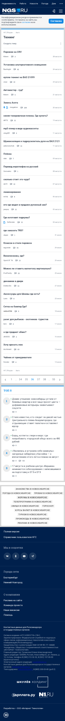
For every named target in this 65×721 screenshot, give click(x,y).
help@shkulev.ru (25, 669)
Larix (5, 299)
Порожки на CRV (12, 52)
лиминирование (12, 192)
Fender (6, 362)
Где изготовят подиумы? (16, 217)
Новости (34, 3)
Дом (54, 3)
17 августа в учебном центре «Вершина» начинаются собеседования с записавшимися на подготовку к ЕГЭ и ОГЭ (36, 469)
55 (53, 379)
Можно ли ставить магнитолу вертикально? (27, 268)
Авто (18, 33)
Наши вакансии (12, 610)
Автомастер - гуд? (13, 90)
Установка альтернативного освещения (24, 64)
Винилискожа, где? (13, 255)
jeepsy (6, 209)
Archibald (7, 349)
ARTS (5, 120)
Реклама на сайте (13, 600)
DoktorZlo (7, 286)
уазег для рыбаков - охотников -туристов (25, 319)
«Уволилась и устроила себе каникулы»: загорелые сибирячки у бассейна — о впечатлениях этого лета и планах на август (35, 454)
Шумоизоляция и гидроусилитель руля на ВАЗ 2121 (31, 141)
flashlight (7, 69)
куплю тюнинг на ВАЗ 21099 (19, 77)
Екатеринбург (11, 577)
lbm (5, 324)
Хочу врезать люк (13, 344)
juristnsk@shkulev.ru (21, 667)
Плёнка (7, 154)
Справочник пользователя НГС (20, 537)
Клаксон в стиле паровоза (17, 243)
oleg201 (6, 133)
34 (20, 379)
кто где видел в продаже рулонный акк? (25, 204)
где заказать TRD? (13, 230)
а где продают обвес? (14, 332)
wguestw (6, 248)
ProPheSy (7, 273)
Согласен (56, 21)
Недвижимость (9, 3)
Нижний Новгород (13, 582)
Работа (23, 3)
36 (32, 379)
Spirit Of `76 (8, 260)
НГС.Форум (8, 33)
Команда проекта (13, 605)
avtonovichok (8, 146)
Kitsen (5, 57)
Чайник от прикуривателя (17, 357)
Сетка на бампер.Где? (15, 306)
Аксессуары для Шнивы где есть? (21, 294)
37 (38, 379)
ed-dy (5, 197)
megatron (14, 107)
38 (44, 379)
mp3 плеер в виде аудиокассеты (21, 128)
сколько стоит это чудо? (16, 179)
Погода (44, 3)
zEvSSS (6, 337)
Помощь (8, 615)
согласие (26, 22)
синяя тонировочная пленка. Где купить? (25, 115)
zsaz (5, 82)
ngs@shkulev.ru (39, 662)
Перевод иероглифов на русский (20, 166)
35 (26, 379)
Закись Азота (10, 102)
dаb (5, 159)
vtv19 (5, 184)
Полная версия (11, 531)
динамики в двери (13, 281)
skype (5, 235)
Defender (11, 222)
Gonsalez (7, 171)
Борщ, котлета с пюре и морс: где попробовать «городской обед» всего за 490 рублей (36, 438)
